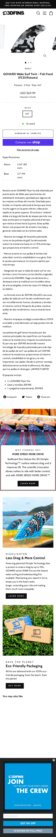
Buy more (15, 686)
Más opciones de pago (28, 149)
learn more (28, 483)
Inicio (27, 68)
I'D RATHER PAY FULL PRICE (28, 831)
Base (28, 108)
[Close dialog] (54, 760)
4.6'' (27, 113)
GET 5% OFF (28, 823)
